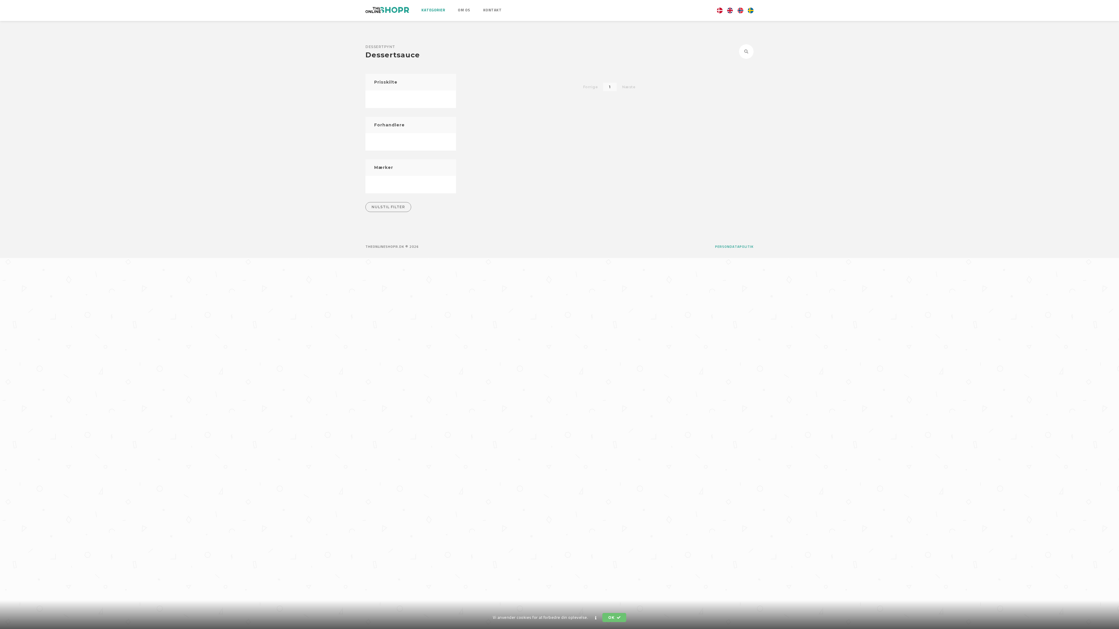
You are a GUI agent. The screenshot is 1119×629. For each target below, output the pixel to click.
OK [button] (611, 617)
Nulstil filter (388, 207)
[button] (596, 618)
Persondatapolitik (734, 246)
